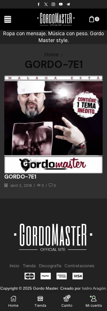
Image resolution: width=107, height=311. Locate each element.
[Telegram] (68, 4)
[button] (7, 19)
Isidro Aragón (94, 288)
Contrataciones (79, 265)
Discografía (50, 265)
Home (51, 54)
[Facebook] (38, 4)
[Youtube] (60, 4)
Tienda (29, 265)
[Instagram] (53, 4)
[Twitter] (46, 4)
